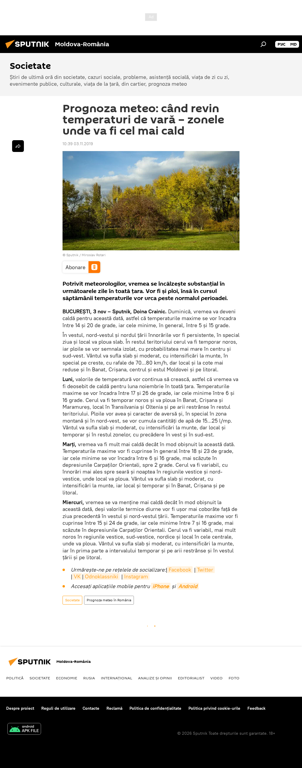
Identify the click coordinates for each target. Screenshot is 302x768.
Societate (72, 600)
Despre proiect (20, 708)
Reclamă (114, 708)
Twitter (205, 569)
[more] (18, 146)
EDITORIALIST (191, 678)
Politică (15, 678)
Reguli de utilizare (58, 708)
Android (187, 586)
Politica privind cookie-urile (214, 708)
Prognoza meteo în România (109, 600)
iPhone (160, 586)
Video (216, 678)
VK (77, 576)
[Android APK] (24, 729)
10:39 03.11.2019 (78, 143)
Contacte (91, 708)
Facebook (180, 569)
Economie (66, 678)
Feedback (256, 708)
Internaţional (116, 678)
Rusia (89, 678)
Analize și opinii (155, 678)
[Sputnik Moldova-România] (29, 49)
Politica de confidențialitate (155, 708)
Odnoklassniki (101, 576)
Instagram (136, 576)
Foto (234, 678)
